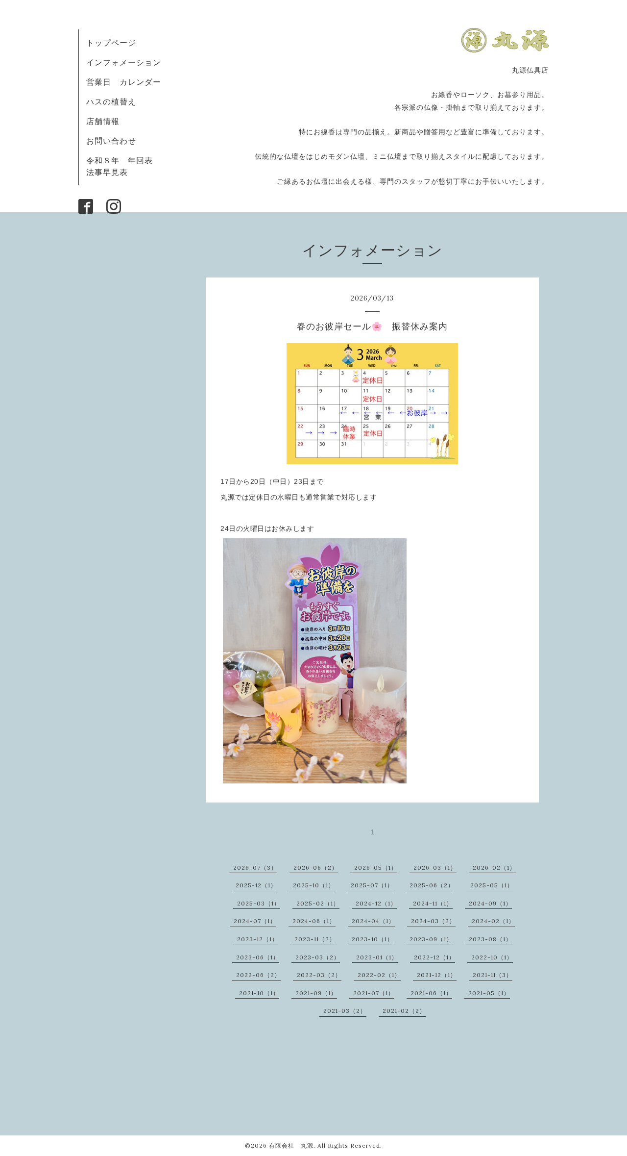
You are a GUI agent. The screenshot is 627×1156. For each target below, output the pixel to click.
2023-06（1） (257, 957)
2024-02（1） (493, 921)
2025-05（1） (491, 885)
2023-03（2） (317, 957)
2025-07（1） (372, 885)
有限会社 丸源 (291, 1145)
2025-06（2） (432, 885)
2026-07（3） (255, 867)
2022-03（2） (319, 975)
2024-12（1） (376, 903)
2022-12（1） (434, 957)
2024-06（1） (314, 921)
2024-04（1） (373, 921)
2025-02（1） (317, 903)
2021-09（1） (316, 993)
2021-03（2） (344, 1010)
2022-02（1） (379, 975)
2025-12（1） (256, 885)
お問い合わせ (111, 141)
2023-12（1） (257, 939)
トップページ (111, 43)
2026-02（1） (494, 867)
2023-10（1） (372, 939)
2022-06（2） (258, 975)
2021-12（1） (437, 975)
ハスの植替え (111, 101)
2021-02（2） (404, 1010)
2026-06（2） (315, 867)
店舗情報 (103, 121)
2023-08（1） (490, 939)
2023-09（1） (431, 939)
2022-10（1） (492, 957)
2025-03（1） (258, 903)
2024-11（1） (433, 903)
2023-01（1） (377, 957)
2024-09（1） (490, 903)
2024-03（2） (433, 921)
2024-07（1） (255, 921)
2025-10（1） (314, 885)
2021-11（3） (492, 975)
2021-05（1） (489, 993)
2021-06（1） (431, 993)
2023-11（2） (315, 939)
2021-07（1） (373, 993)
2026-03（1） (435, 867)
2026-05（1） (375, 867)
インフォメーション (123, 62)
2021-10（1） (259, 993)
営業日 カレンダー (123, 82)
